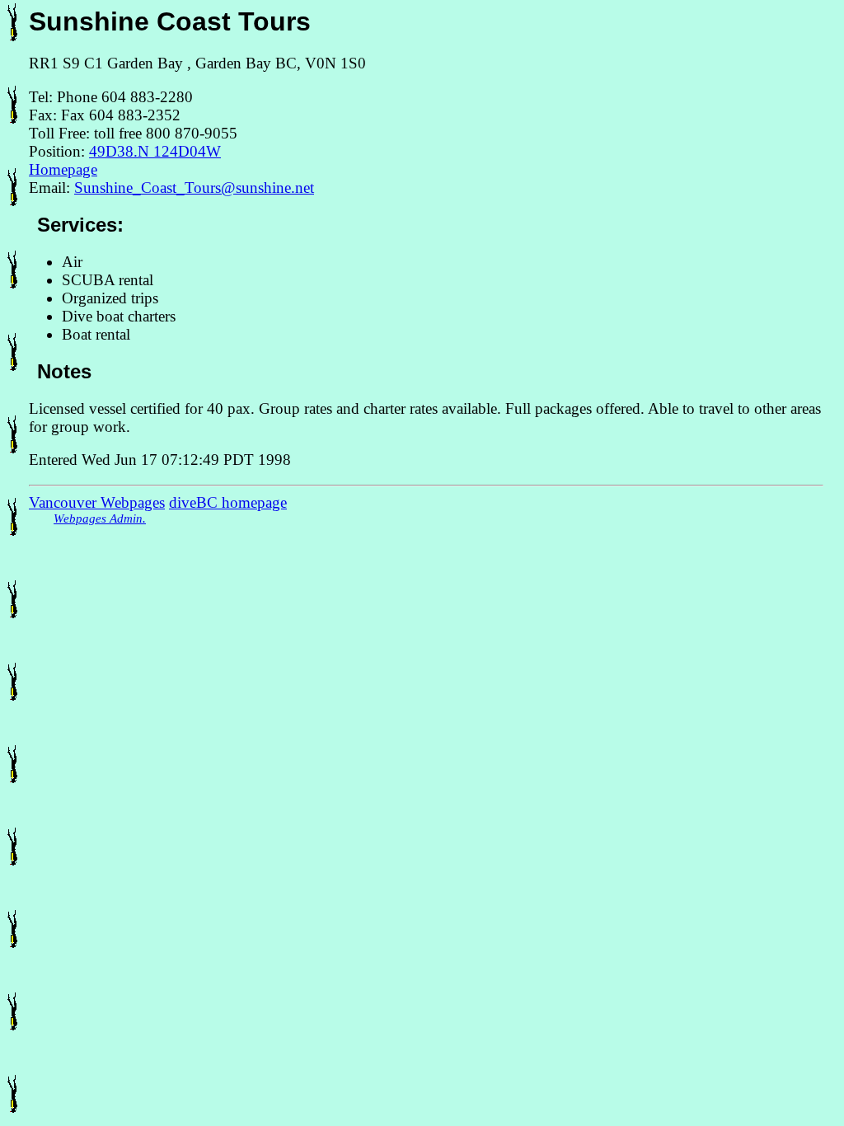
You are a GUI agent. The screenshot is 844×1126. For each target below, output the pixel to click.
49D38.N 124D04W (155, 151)
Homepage (63, 169)
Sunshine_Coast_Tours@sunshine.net (194, 187)
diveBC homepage (228, 502)
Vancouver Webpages (97, 502)
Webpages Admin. (100, 518)
